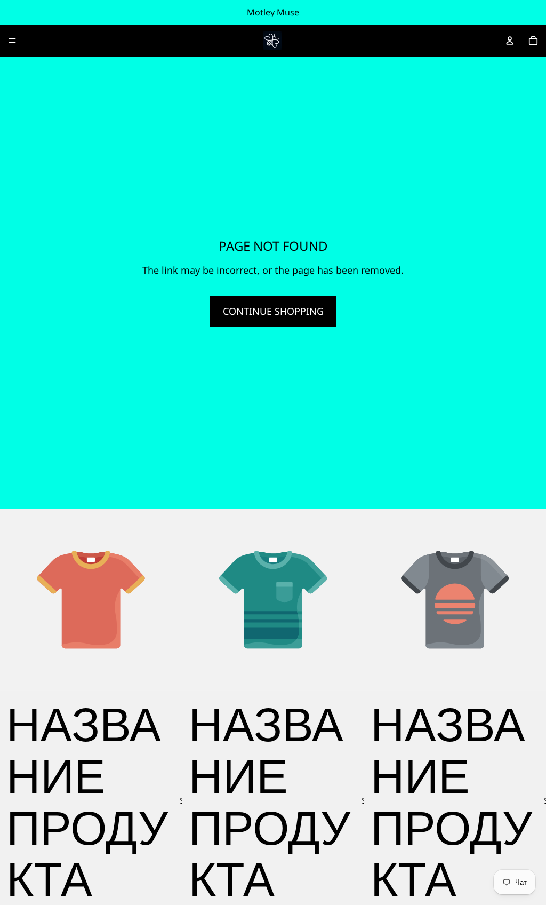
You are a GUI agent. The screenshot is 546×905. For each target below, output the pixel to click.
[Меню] (12, 40)
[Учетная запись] (509, 40)
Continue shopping (273, 311)
